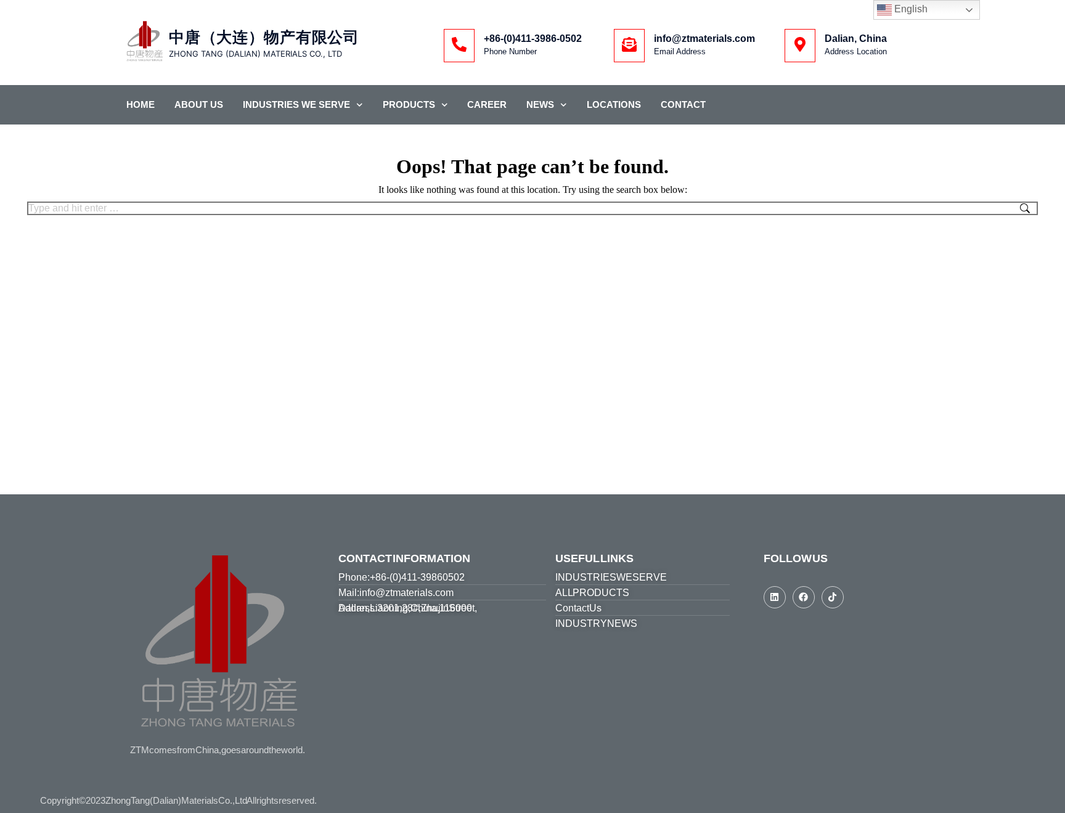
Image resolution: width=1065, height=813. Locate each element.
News (540, 104)
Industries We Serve (296, 104)
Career (487, 104)
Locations (614, 104)
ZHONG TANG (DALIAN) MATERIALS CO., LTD (255, 54)
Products (409, 104)
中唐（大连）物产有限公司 (264, 37)
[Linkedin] (775, 597)
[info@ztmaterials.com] (629, 45)
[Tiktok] (833, 597)
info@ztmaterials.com (704, 38)
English (910, 9)
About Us (198, 104)
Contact (683, 104)
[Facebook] (804, 597)
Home (140, 104)
